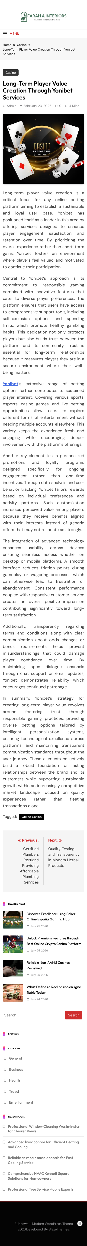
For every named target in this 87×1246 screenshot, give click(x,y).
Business (16, 1069)
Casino (11, 72)
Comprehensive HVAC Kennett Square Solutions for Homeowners (38, 1175)
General (15, 1058)
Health (14, 1080)
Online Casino (32, 817)
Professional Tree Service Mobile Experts (41, 1189)
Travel (14, 1091)
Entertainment (21, 1102)
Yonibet (10, 384)
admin (11, 106)
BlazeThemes (59, 1229)
